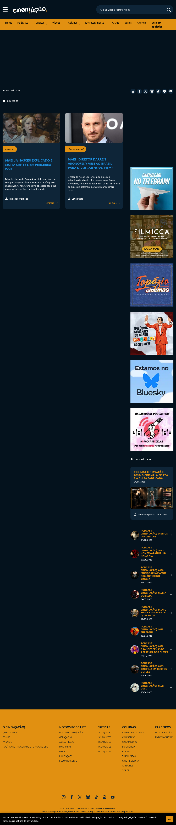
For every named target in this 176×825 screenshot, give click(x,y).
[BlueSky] (152, 91)
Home (8, 22)
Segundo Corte (68, 760)
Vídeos (56, 22)
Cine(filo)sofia (130, 760)
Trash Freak (129, 756)
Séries (128, 22)
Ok (169, 819)
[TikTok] (158, 91)
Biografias (65, 746)
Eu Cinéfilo (128, 746)
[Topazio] (151, 284)
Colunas (73, 22)
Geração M (65, 737)
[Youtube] (170, 91)
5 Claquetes (104, 751)
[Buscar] (169, 10)
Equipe (6, 737)
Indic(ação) (65, 756)
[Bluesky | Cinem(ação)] (151, 380)
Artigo (115, 22)
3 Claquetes (104, 741)
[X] (145, 91)
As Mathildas (66, 741)
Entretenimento (94, 22)
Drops (63, 751)
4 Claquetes (104, 746)
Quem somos (10, 732)
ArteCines (127, 765)
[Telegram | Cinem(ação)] (151, 188)
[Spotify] (164, 91)
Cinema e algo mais (133, 732)
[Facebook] (139, 91)
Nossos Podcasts (72, 727)
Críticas (40, 22)
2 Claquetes (104, 737)
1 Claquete (103, 732)
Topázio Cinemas (164, 737)
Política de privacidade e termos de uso (25, 746)
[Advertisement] (88, 59)
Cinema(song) (130, 741)
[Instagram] (133, 91)
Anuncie (141, 22)
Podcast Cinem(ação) (71, 732)
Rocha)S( (127, 751)
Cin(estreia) (128, 737)
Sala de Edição (163, 732)
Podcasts (22, 22)
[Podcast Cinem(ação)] (151, 332)
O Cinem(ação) (14, 727)
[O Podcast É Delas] (151, 429)
